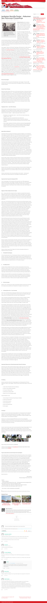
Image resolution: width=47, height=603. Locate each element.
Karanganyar (17, 66)
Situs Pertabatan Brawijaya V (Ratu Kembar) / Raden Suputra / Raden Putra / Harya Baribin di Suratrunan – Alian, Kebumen (39, 60)
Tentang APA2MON (17, 0)
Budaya (7, 9)
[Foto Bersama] (12, 440)
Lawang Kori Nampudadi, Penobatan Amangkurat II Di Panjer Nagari (16, 504)
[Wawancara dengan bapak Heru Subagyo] (21, 440)
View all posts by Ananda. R (10, 513)
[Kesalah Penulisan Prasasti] (26, 440)
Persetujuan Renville (10, 49)
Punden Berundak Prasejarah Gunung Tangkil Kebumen (26, 503)
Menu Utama (9, 0)
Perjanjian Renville (4, 491)
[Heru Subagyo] (4, 436)
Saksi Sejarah (17, 491)
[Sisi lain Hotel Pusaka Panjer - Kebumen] (19, 436)
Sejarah (3, 9)
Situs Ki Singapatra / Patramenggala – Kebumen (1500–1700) (40, 41)
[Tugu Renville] (7, 440)
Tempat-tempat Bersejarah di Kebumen (24, 491)
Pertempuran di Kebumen (11, 491)
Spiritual (11, 9)
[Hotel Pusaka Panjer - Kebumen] (14, 436)
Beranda (3, 0)
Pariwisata (16, 9)
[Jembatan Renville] (28, 436)
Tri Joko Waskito (12, 563)
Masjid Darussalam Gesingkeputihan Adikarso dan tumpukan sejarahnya (6, 504)
